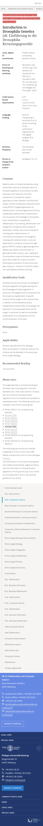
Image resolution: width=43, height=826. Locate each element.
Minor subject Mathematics (16, 556)
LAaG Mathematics (12, 632)
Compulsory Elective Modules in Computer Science (22, 531)
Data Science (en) (12, 650)
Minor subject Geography (15, 550)
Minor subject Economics (15, 567)
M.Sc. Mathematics (12, 609)
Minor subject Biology (13, 544)
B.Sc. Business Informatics (15, 585)
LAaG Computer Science (14, 627)
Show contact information (39, 748)
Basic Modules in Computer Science (19, 505)
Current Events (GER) (12, 797)
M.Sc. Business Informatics (15, 615)
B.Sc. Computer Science (15, 500)
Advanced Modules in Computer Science (21, 511)
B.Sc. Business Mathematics (16, 591)
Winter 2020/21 (11, 424)
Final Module (10, 573)
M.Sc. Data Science (12, 597)
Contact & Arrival (13, 724)
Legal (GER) (6, 735)
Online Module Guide (13, 488)
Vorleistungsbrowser (13, 668)
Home (3, 9)
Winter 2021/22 (11, 429)
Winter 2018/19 (11, 418)
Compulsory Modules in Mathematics (20, 523)
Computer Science (12, 656)
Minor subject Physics (13, 562)
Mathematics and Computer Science (20, 9)
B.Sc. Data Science (12, 494)
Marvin (7, 458)
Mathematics (10, 662)
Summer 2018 (10, 415)
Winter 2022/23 (11, 432)
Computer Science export (15, 638)
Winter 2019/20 (11, 421)
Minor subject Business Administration (20, 538)
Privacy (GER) (7, 740)
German (38, 3)
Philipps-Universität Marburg (11, 748)
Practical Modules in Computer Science (21, 517)
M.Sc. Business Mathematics (16, 621)
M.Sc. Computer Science (14, 603)
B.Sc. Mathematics (12, 579)
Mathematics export (13, 644)
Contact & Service (12, 788)
